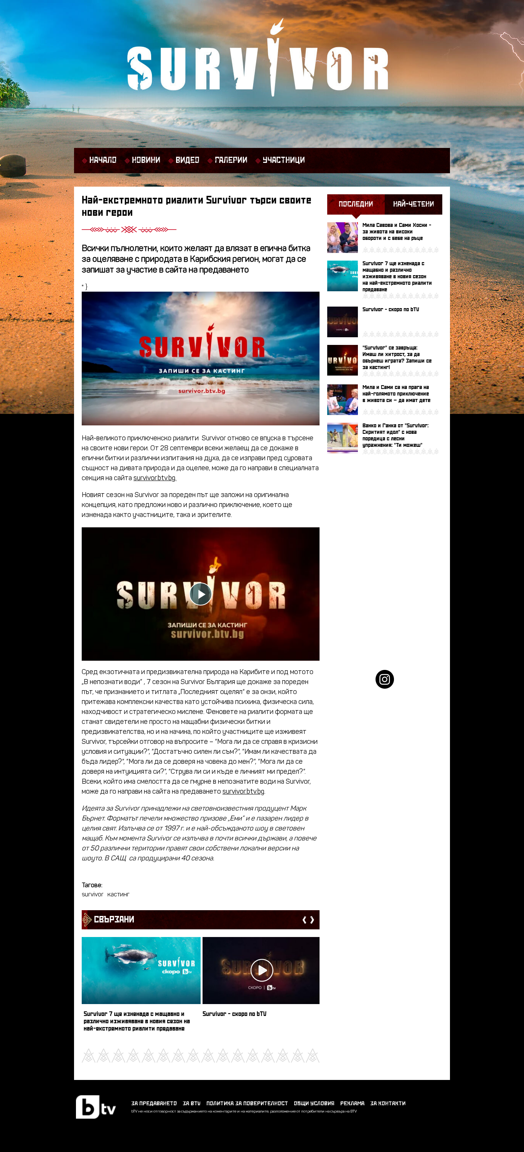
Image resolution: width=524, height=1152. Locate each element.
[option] (141, 988)
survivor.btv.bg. (154, 478)
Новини (146, 160)
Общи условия (314, 1103)
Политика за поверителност (247, 1103)
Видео (187, 160)
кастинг (118, 895)
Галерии (231, 160)
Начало (103, 160)
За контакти (387, 1103)
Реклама (352, 1103)
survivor (93, 895)
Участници (284, 160)
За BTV (192, 1103)
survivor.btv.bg (243, 792)
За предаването (154, 1103)
